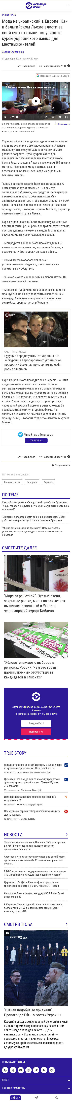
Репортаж (9, 15)
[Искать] (57, 1098)
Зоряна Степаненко (13, 51)
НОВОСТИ (13, 834)
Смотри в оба (18, 924)
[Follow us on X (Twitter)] (13, 1070)
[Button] (26, 66)
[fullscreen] (66, 117)
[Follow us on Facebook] (5, 1070)
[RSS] (44, 1070)
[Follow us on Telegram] (36, 1070)
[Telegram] (36, 1098)
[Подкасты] (52, 1070)
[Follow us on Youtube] (21, 1070)
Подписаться (36, 440)
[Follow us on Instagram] (28, 1070)
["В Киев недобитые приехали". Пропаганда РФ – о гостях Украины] (36, 968)
